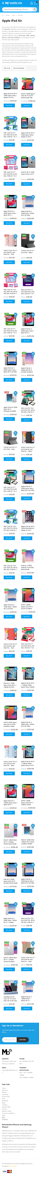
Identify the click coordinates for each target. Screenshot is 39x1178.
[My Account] (31, 3)
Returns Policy (6, 1111)
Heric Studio (13, 1166)
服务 (3, 1117)
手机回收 (5, 1119)
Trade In (4, 1105)
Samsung (5, 1094)
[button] (3, 3)
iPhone (4, 1092)
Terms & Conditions (8, 1113)
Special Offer (6, 1107)
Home (4, 1088)
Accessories (6, 1096)
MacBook (5, 1101)
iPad (3, 1099)
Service (4, 1109)
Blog (3, 1103)
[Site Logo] (13, 3)
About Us (5, 1090)
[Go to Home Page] (2, 15)
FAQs (3, 1115)
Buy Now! (9, 105)
